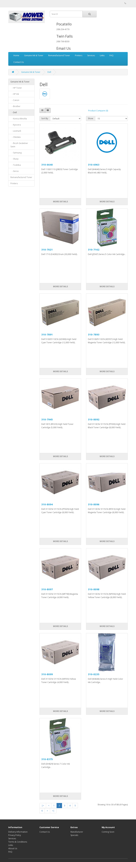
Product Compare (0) (98, 110)
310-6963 (93, 164)
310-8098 (93, 589)
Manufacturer (76, 831)
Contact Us (18, 62)
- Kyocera (15, 124)
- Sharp (14, 158)
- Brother (15, 106)
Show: (90, 118)
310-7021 (47, 249)
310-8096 (93, 504)
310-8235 (93, 674)
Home (16, 55)
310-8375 (47, 759)
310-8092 (93, 419)
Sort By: (44, 118)
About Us (12, 848)
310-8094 (47, 504)
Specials (74, 835)
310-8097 (47, 589)
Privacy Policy (14, 835)
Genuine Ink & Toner (33, 55)
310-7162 (93, 249)
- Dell (13, 112)
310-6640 (47, 164)
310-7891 (47, 334)
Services (91, 55)
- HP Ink (14, 94)
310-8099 (47, 674)
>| (53, 810)
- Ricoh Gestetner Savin (19, 145)
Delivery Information (18, 831)
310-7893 (93, 334)
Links (102, 55)
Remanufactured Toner (59, 55)
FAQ (111, 55)
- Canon (14, 100)
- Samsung (16, 152)
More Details (60, 201)
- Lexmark (15, 130)
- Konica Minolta (18, 118)
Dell (49, 72)
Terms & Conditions (17, 841)
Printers (78, 55)
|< (43, 805)
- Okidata (15, 137)
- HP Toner (16, 87)
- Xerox (14, 171)
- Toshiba (15, 165)
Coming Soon (108, 831)
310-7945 (47, 419)
